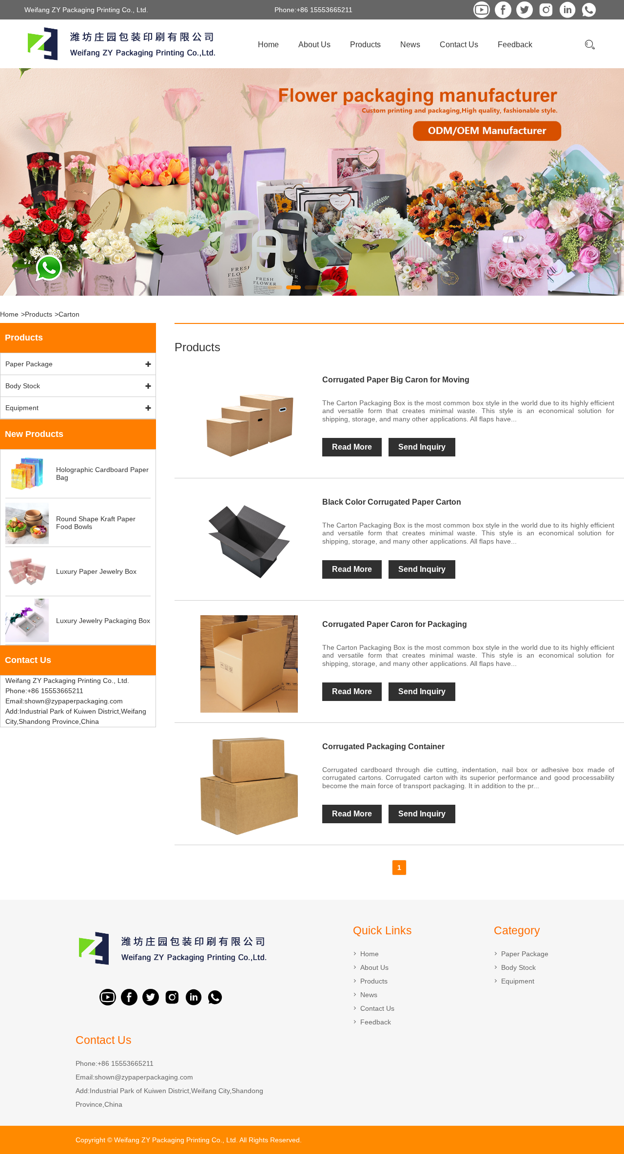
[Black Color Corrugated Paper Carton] (248, 541)
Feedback (515, 44)
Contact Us (459, 44)
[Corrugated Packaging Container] (248, 786)
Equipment (22, 408)
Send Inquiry (422, 447)
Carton (68, 314)
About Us (314, 44)
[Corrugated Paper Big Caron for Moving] (248, 419)
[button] (275, 287)
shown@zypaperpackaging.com (144, 1077)
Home (268, 44)
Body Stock (22, 386)
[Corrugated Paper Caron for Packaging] (248, 664)
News (410, 44)
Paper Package (29, 364)
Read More (352, 447)
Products (365, 44)
